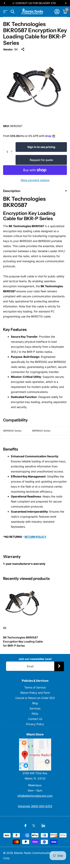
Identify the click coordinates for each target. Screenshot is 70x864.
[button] (12, 146)
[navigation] (4, 3)
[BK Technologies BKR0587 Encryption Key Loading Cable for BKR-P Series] (23, 603)
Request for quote (41, 160)
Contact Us (35, 718)
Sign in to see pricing (41, 147)
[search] (12, 11)
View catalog (5, 11)
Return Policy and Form (35, 692)
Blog (35, 703)
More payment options (35, 180)
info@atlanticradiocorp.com (35, 795)
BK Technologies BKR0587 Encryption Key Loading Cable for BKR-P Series (23, 641)
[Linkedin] (43, 825)
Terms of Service (35, 687)
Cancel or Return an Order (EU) (35, 698)
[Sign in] (57, 11)
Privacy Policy (35, 724)
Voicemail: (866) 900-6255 (35, 806)
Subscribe (59, 666)
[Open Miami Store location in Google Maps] (35, 755)
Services (35, 708)
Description (11, 191)
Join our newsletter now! (35, 659)
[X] (33, 825)
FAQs (35, 713)
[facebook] (25, 825)
